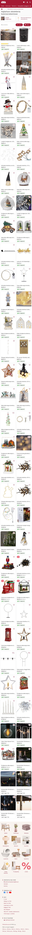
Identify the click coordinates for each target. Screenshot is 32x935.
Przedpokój (16, 871)
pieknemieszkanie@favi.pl (11, 881)
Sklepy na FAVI (7, 901)
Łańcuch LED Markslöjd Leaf (24, 261)
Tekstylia (14, 6)
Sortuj (20, 24)
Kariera (5, 886)
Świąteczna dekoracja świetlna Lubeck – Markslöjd (14, 765)
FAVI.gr (20, 931)
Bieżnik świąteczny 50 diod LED (9, 45)
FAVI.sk (9, 929)
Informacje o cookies (9, 913)
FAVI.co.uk (10, 931)
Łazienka (5, 858)
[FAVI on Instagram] (7, 892)
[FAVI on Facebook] (4, 892)
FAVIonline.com (6, 924)
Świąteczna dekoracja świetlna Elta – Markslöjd (13, 453)
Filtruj (28, 24)
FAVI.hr (23, 929)
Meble (2, 6)
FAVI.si (23, 931)
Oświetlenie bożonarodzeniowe (15, 9)
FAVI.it (27, 929)
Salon (16, 858)
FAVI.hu (18, 929)
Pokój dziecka (6, 872)
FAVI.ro (13, 929)
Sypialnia (26, 858)
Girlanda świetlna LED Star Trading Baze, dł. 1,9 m (14, 69)
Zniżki (26, 871)
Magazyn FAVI (7, 907)
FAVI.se (4, 931)
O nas (5, 899)
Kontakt (6, 884)
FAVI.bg (15, 931)
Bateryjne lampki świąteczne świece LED (12, 549)
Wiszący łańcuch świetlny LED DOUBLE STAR (13, 357)
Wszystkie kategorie (23, 6)
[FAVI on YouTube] (10, 892)
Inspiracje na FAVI (8, 905)
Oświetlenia (6, 846)
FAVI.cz (4, 929)
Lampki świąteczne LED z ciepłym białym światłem (15, 141)
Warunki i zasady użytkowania (11, 911)
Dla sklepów (7, 909)
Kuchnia (26, 846)
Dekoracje (7, 6)
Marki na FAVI (7, 903)
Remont (16, 846)
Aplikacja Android (9, 920)
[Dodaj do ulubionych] (29, 29)
